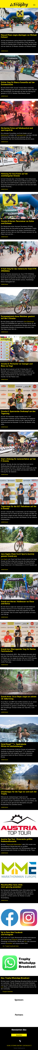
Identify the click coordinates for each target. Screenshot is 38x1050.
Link (2, 987)
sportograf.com (21, 135)
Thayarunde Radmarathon (13, 844)
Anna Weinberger (29, 321)
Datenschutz (27, 1045)
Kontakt (19, 1045)
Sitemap (13, 1045)
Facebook (6, 939)
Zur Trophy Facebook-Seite (11, 946)
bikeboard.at (4, 135)
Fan (26, 941)
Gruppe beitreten (8, 991)
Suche (8, 1045)
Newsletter (9, 943)
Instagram (14, 939)
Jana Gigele (4, 559)
